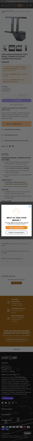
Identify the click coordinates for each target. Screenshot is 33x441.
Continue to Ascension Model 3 (16, 232)
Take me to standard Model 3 (16, 228)
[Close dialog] (30, 206)
